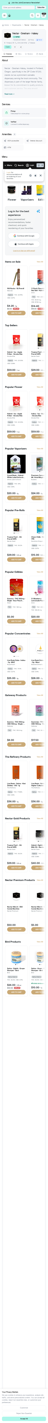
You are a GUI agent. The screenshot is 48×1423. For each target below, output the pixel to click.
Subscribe (40, 7)
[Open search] (32, 15)
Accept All (24, 1419)
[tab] (7, 54)
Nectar (40, 40)
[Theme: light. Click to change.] (37, 15)
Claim (8, 47)
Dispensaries (16, 25)
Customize (24, 1408)
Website (32, 43)
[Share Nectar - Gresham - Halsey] (20, 47)
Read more (8, 94)
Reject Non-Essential (24, 1413)
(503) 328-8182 (22, 43)
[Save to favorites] (14, 47)
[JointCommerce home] (9, 15)
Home (6, 25)
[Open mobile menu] (4, 15)
